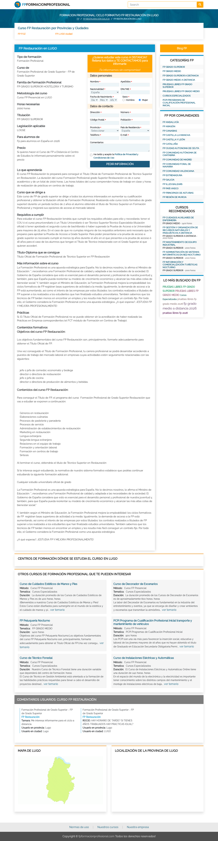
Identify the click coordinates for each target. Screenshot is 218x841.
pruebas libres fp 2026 (175, 313)
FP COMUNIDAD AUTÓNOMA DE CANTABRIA (180, 154)
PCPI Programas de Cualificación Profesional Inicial (179, 103)
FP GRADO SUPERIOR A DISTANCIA (181, 75)
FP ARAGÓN (169, 126)
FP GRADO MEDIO (172, 71)
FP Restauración (30, 717)
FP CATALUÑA (170, 144)
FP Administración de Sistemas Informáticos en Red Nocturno (182, 253)
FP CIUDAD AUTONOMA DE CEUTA (181, 148)
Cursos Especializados (177, 95)
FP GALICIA (168, 179)
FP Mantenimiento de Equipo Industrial (180, 243)
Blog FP (182, 48)
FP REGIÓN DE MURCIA (174, 197)
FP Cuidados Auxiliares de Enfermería (178, 219)
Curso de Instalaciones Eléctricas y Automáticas (143, 658)
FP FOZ (22, 34)
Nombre (94, 81)
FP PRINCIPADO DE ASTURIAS (178, 193)
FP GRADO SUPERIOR (174, 67)
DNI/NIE (125, 89)
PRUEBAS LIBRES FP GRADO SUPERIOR (177, 85)
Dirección (95, 112)
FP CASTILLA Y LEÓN (174, 139)
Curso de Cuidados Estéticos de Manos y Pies (48, 584)
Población (126, 119)
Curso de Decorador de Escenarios (135, 584)
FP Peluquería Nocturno (35, 620)
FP (78, 19)
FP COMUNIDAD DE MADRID (177, 159)
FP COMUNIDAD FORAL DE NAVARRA (177, 165)
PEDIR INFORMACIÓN (120, 164)
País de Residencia (130, 127)
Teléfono (94, 135)
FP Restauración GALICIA (96, 19)
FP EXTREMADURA (172, 175)
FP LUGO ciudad (63, 34)
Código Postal (97, 119)
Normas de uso (79, 827)
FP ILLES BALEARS (172, 184)
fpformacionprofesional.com (96, 836)
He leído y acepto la (116, 156)
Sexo (125, 96)
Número (125, 112)
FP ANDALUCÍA (171, 122)
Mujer (145, 100)
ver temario (57, 609)
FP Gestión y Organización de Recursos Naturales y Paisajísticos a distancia (180, 230)
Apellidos (125, 81)
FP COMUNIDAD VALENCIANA (178, 171)
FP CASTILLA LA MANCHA (176, 135)
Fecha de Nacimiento (101, 96)
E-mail (124, 135)
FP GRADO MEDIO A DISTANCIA (179, 80)
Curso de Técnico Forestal (36, 658)
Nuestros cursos (107, 827)
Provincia (95, 127)
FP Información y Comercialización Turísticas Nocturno (180, 265)
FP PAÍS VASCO (170, 188)
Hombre (130, 100)
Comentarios (96, 142)
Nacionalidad (97, 89)
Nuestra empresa (138, 827)
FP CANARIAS (170, 131)
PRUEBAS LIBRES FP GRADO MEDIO (181, 91)
